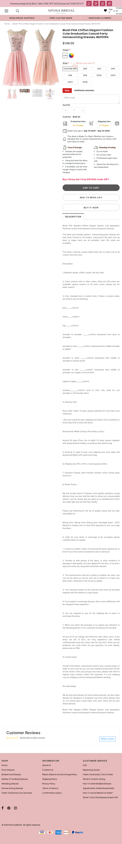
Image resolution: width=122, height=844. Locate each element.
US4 (113, 68)
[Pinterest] (8, 808)
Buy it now (91, 207)
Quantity (66, 105)
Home (7, 24)
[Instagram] (15, 808)
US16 (85, 82)
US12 (113, 75)
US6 (70, 75)
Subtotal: (67, 116)
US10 (99, 75)
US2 (99, 68)
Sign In (111, 10)
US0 (85, 68)
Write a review (107, 739)
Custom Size (70, 68)
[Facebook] (3, 808)
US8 (85, 75)
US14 (70, 82)
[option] (21, 18)
